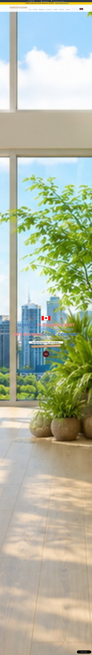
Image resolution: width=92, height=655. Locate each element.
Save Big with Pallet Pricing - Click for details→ (46, 342)
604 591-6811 (45, 1)
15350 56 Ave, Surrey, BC (58, 1)
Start (46, 354)
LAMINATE (53, 338)
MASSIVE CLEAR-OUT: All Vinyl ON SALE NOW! (46, 346)
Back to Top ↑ (84, 652)
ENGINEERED (38, 338)
